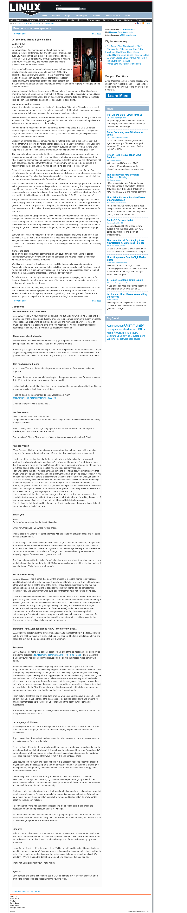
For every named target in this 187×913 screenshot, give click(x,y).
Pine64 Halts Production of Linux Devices (124, 156)
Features (56, 15)
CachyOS (116, 223)
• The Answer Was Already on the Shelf (123, 46)
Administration (17, 20)
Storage (118, 160)
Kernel (118, 203)
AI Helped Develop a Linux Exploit (125, 280)
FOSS (108, 117)
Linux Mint (123, 203)
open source (134, 338)
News (44, 15)
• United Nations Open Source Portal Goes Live (127, 54)
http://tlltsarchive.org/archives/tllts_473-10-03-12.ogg (56, 654)
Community (134, 325)
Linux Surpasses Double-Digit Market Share (127, 258)
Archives (96, 15)
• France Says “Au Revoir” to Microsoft (123, 63)
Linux (112, 117)
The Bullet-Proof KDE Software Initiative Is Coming (123, 176)
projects (118, 180)
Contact (13, 901)
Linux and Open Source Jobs (121, 32)
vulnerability (124, 283)
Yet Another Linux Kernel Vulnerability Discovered (127, 295)
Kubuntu (112, 180)
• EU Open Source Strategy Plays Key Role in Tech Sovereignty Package (126, 59)
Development (44, 20)
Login (148, 23)
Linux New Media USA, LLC (141, 911)
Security (70, 20)
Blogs (67, 15)
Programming (93, 20)
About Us (13, 896)
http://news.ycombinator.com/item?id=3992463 (34, 397)
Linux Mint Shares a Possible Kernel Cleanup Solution (126, 198)
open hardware (111, 160)
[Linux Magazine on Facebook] (137, 23)
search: (58, 5)
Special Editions (112, 15)
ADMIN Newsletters (128, 35)
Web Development (135, 335)
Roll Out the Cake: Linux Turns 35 (124, 114)
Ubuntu (120, 335)
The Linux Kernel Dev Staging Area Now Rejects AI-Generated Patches (125, 241)
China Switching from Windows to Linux (125, 133)
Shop (127, 15)
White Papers (81, 15)
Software (128, 20)
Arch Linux (110, 223)
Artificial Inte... (111, 246)
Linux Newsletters (127, 29)
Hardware (58, 20)
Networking (141, 20)
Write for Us (14, 898)
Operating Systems (112, 20)
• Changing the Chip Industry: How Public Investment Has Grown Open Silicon (124, 50)
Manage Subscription (17, 907)
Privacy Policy (15, 905)
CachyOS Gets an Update (120, 220)
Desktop (31, 20)
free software (122, 338)
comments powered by (26, 891)
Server (80, 20)
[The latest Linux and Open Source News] (142, 23)
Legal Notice (14, 903)
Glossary (12, 911)
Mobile (110, 332)
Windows (125, 137)
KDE (108, 180)
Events (118, 329)
